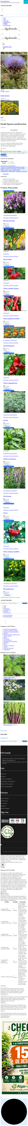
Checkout (3, 806)
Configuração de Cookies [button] (7, 862)
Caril (2, 117)
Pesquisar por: (4, 603)
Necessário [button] (4, 892)
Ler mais (7, 265)
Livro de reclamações (6, 786)
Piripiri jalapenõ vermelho (11, 318)
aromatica (14, 168)
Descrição (6, 174)
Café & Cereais (7, 636)
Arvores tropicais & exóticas (11, 632)
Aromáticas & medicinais (14, 167)
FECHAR (25, 1)
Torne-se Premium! (8, 648)
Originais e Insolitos (8, 645)
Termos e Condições (6, 779)
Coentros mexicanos (9, 459)
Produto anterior (5, 91)
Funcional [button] (3, 985)
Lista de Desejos (5, 808)
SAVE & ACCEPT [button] (5, 1017)
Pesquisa (25, 603)
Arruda (5, 420)
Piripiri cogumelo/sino (10, 383)
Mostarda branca (8, 589)
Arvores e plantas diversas (10, 630)
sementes (24, 171)
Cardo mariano (5, 95)
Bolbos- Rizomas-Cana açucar (11, 634)
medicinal (18, 171)
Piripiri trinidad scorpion (11, 288)
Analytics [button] (3, 1002)
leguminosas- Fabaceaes (10, 641)
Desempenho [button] (4, 994)
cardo (19, 168)
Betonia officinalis (9, 220)
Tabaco (5, 647)
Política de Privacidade (7, 784)
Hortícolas (6, 254)
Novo (4, 644)
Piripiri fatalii (7, 259)
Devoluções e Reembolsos (8, 781)
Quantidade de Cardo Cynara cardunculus (12, 153)
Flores (22, 167)
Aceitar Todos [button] (18, 862)
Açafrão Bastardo (8, 345)
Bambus (5, 633)
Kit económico (7, 640)
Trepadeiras (6, 649)
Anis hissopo (7, 496)
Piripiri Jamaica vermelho (11, 551)
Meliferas (3, 168)
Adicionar (7, 226)
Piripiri (5, 513)
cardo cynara (8, 170)
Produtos (3, 776)
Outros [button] (2, 1010)
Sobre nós (3, 774)
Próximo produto (5, 100)
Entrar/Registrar (5, 1)
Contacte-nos (4, 801)
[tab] (15, 174)
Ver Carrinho (4, 803)
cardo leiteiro (12, 171)
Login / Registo (5, 798)
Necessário (5, 893)
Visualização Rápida (8, 191)
